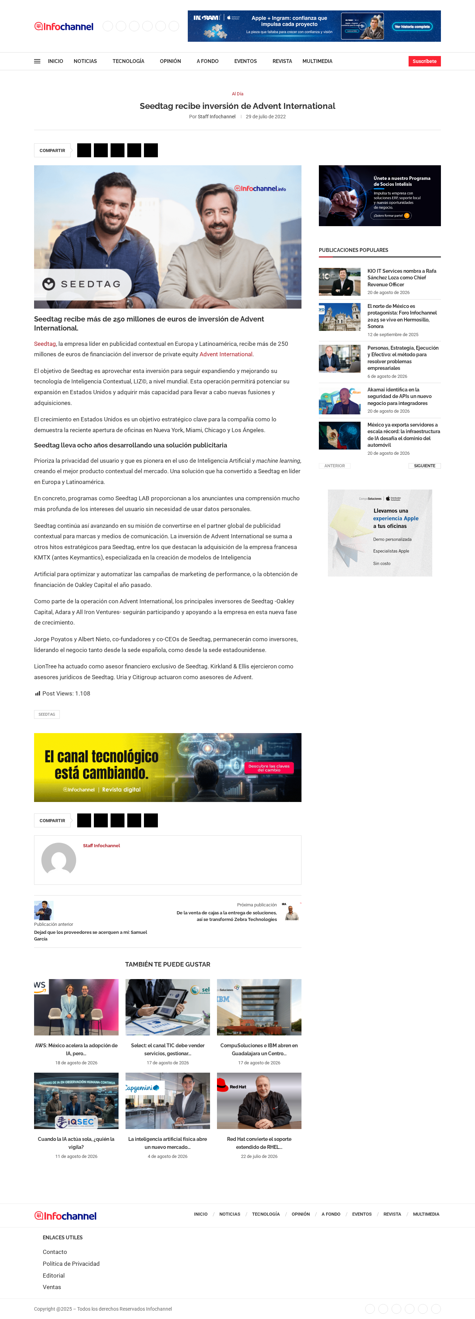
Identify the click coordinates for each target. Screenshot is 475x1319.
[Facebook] (108, 26)
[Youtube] (160, 26)
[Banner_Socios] (380, 168)
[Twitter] (121, 26)
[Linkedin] (147, 26)
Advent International (226, 354)
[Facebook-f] (370, 1309)
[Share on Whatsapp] (134, 150)
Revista (282, 61)
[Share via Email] (151, 150)
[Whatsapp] (174, 26)
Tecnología (128, 61)
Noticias (85, 61)
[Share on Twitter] (101, 150)
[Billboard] (167, 736)
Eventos (245, 61)
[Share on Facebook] (84, 150)
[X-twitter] (383, 1309)
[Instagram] (134, 26)
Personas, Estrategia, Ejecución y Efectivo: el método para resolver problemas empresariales (403, 358)
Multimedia (317, 61)
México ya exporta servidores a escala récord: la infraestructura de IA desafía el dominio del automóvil (404, 435)
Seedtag (45, 343)
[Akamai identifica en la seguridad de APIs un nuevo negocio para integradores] (340, 400)
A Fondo (208, 61)
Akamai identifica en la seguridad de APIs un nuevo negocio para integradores (400, 396)
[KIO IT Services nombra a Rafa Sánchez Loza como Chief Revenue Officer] (340, 282)
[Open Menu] (37, 61)
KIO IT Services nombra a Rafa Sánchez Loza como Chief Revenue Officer (402, 277)
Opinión (170, 61)
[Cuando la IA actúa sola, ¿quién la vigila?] (76, 1101)
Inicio (55, 61)
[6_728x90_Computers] (314, 13)
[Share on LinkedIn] (117, 150)
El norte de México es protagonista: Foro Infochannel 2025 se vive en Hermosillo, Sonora (402, 316)
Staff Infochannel (216, 116)
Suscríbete (425, 61)
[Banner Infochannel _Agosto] (380, 493)
